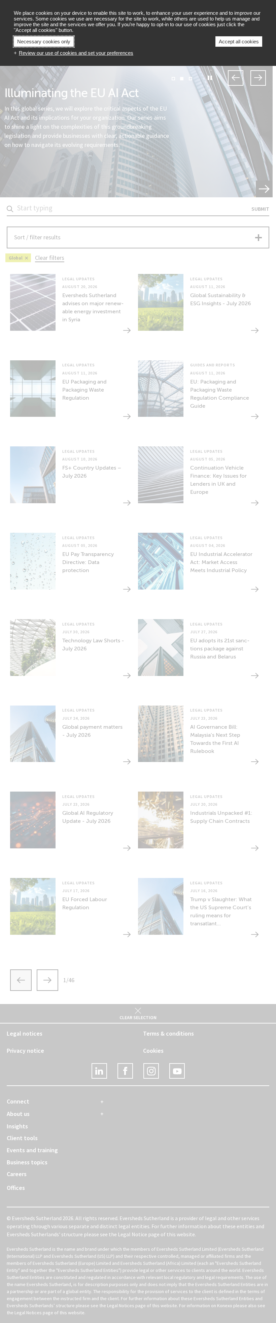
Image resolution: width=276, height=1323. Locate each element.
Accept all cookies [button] (239, 41)
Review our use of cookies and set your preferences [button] (76, 53)
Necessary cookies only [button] (43, 41)
